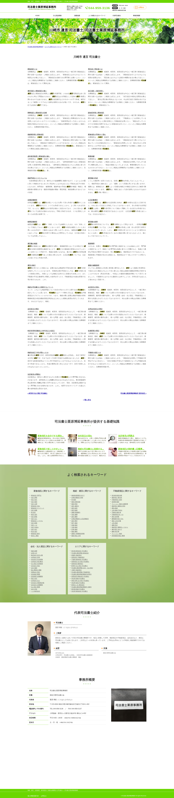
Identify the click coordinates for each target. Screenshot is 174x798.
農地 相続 (115, 508)
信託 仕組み (35, 527)
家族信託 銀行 (35, 533)
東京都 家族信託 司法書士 (79, 551)
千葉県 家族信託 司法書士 (79, 559)
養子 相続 (74, 523)
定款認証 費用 (35, 574)
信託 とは (34, 525)
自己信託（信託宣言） (96, 91)
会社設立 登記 (35, 566)
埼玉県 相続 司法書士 (78, 578)
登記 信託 (34, 500)
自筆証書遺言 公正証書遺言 (80, 519)
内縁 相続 (74, 525)
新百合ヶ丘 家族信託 (77, 585)
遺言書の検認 (32, 243)
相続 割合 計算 (76, 536)
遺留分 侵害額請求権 (77, 533)
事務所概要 (136, 15)
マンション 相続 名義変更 (120, 504)
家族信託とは (32, 69)
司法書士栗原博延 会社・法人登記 (82, 568)
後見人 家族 (35, 536)
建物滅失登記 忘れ (117, 519)
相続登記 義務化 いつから (120, 527)
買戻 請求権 (115, 516)
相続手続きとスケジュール (37, 178)
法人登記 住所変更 (37, 564)
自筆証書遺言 (32, 200)
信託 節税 (34, 523)
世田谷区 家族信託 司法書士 (80, 576)
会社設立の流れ (93, 287)
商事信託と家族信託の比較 (37, 113)
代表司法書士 (117, 15)
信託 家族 (34, 516)
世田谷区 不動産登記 (77, 557)
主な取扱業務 (57, 15)
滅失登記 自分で (117, 529)
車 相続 (73, 500)
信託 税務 (34, 510)
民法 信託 (34, 531)
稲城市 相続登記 (76, 555)
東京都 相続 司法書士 (78, 589)
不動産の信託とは (94, 352)
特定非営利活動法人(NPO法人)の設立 (41, 331)
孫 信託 (33, 512)
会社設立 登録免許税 (37, 583)
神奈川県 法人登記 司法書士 (80, 580)
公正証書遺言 (93, 200)
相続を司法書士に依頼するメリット (40, 287)
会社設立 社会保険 (37, 559)
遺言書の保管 (93, 222)
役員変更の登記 (93, 331)
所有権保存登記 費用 (118, 536)
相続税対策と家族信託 (36, 134)
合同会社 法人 (35, 580)
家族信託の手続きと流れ (97, 134)
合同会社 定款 (35, 557)
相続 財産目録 (75, 502)
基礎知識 (77, 15)
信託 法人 (34, 519)
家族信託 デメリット (37, 508)
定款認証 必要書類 (37, 576)
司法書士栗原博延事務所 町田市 (81, 574)
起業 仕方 (34, 553)
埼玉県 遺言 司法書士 (78, 583)
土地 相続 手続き (117, 510)
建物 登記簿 (115, 531)
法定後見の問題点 (34, 374)
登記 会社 (34, 578)
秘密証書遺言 (32, 222)
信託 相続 (34, 502)
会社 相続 (34, 568)
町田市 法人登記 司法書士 (79, 566)
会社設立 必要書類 (37, 585)
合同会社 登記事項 (37, 561)
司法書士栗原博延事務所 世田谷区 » (133, 393)
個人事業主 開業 (36, 570)
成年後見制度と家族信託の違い (39, 156)
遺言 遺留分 (75, 506)
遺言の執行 (32, 265)
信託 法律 (34, 504)
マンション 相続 (117, 533)
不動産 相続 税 (116, 512)
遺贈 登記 (115, 525)
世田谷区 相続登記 (77, 564)
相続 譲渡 (34, 551)
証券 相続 (74, 529)
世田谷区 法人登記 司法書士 (80, 561)
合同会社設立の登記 (95, 309)
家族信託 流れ (35, 506)
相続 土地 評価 (116, 521)
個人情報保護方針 (33, 796)
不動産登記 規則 (117, 500)
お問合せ (141, 7)
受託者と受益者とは (95, 69)
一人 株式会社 (35, 591)
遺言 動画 (74, 510)
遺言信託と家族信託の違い (37, 91)
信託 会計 (34, 529)
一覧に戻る (87, 400)
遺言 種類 (74, 516)
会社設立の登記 (33, 309)
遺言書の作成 (93, 178)
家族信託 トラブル (37, 521)
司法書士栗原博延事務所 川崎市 (81, 587)
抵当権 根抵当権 (117, 495)
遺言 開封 (74, 521)
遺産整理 (91, 243)
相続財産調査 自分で (77, 495)
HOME (37, 15)
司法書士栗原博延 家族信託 (80, 553)
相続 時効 (74, 504)
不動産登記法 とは (117, 514)
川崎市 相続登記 (76, 570)
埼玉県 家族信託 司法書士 (79, 591)
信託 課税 (34, 497)
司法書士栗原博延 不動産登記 (80, 572)
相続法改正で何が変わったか (38, 352)
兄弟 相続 (74, 527)
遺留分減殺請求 (93, 265)
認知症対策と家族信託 (96, 113)
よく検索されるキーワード (97, 15)
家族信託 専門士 (36, 495)
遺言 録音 (74, 508)
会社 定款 (34, 589)
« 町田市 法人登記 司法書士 (37, 393)
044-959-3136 (99, 8)
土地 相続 (115, 523)
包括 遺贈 (74, 514)
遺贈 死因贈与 (75, 512)
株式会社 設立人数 (37, 555)
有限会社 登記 (35, 572)
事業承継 (91, 156)
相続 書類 (74, 531)
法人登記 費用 (35, 587)
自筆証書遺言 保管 (77, 497)
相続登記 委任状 (117, 497)
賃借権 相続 (115, 502)
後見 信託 (34, 514)
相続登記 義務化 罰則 (118, 506)
